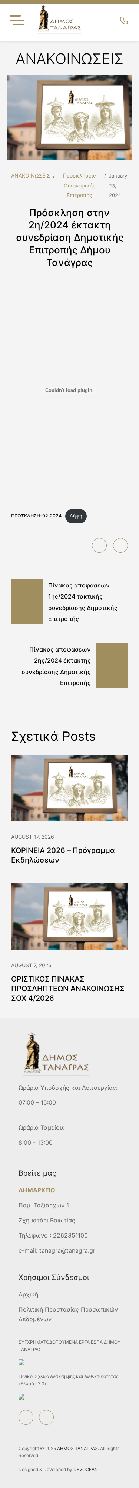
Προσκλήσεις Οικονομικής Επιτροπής (79, 185)
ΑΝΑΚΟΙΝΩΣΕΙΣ (30, 175)
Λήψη (76, 516)
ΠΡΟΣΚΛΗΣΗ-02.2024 (36, 516)
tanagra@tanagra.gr (67, 1250)
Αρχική (28, 1294)
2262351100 (70, 1235)
